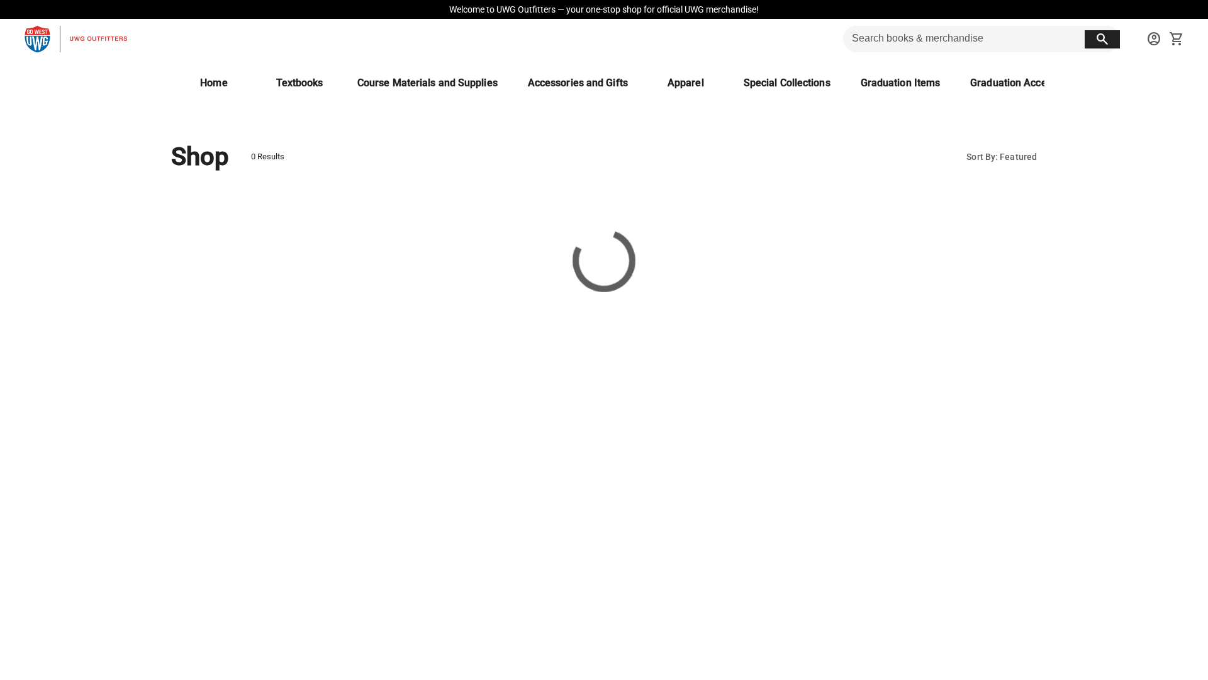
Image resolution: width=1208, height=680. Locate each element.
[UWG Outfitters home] (75, 39)
